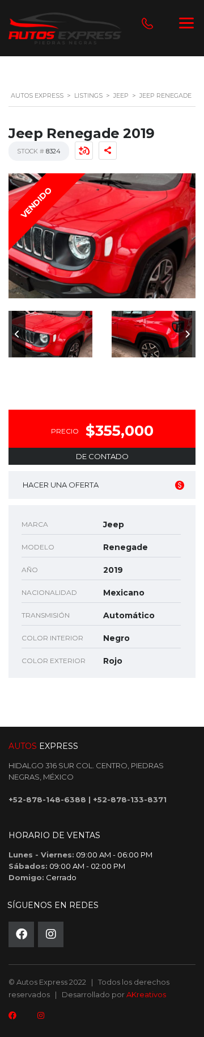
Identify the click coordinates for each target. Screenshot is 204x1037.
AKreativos (146, 994)
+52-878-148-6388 (47, 799)
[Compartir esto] (108, 150)
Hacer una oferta (61, 484)
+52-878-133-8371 (130, 799)
